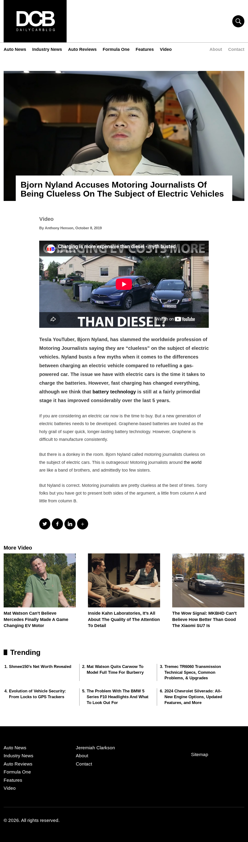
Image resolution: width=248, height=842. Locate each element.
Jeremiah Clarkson (95, 747)
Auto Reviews (82, 49)
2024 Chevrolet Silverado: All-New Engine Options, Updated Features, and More (193, 697)
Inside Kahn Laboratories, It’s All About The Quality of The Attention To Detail (124, 619)
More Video (18, 548)
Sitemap (199, 754)
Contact (236, 49)
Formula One (116, 49)
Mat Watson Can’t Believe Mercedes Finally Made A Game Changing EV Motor (36, 619)
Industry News (47, 49)
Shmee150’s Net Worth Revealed (40, 666)
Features (145, 49)
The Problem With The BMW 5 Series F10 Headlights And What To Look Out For (117, 697)
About (215, 49)
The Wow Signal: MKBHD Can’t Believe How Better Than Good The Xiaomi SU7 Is (204, 619)
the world (193, 462)
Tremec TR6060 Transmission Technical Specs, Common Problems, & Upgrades (192, 672)
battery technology (114, 391)
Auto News (15, 49)
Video (166, 49)
